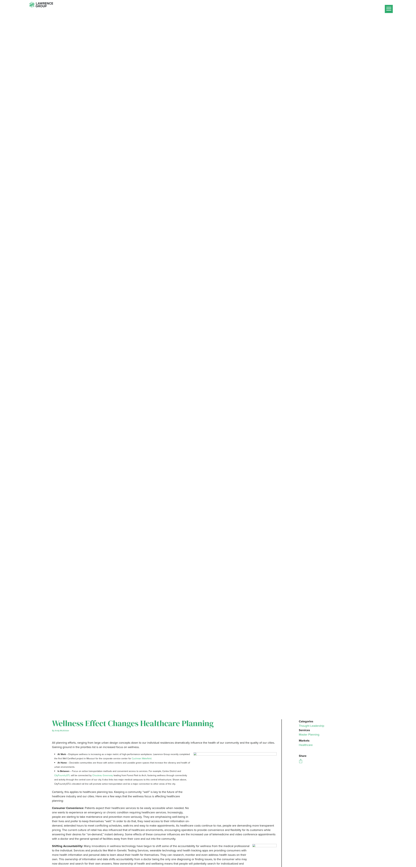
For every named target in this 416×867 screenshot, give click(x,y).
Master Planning (309, 734)
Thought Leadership (311, 726)
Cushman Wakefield (141, 758)
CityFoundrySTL (62, 775)
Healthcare (306, 745)
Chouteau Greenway (102, 775)
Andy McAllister (62, 730)
